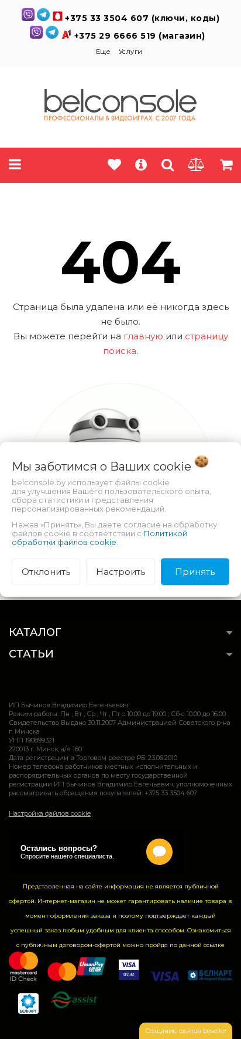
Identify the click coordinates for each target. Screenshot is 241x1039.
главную (143, 336)
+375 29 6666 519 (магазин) (139, 35)
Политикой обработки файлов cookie (99, 537)
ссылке (214, 945)
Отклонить (46, 571)
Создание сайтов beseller (185, 1031)
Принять (195, 571)
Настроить (120, 571)
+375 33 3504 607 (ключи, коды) (142, 18)
